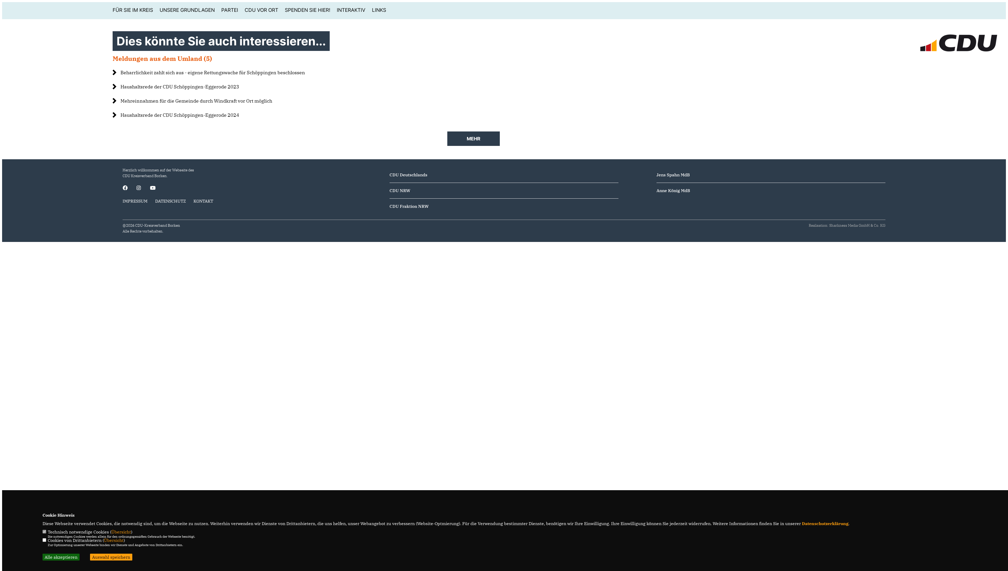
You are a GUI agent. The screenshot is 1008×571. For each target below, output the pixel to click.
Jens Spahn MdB (673, 174)
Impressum (135, 201)
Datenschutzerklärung (825, 523)
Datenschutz (170, 201)
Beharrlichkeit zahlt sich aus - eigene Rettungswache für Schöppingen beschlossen (212, 73)
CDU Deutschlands (408, 174)
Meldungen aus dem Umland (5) (162, 58)
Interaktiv (351, 10)
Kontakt (203, 201)
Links (379, 10)
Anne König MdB (673, 190)
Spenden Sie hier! (307, 10)
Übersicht (121, 532)
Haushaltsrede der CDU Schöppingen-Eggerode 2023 (179, 87)
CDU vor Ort (261, 10)
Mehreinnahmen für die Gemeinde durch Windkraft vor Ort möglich (196, 101)
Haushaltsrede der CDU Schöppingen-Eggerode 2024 (179, 115)
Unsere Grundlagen (187, 10)
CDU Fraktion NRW (409, 206)
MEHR (473, 138)
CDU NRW (400, 190)
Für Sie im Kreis (133, 10)
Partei (229, 10)
